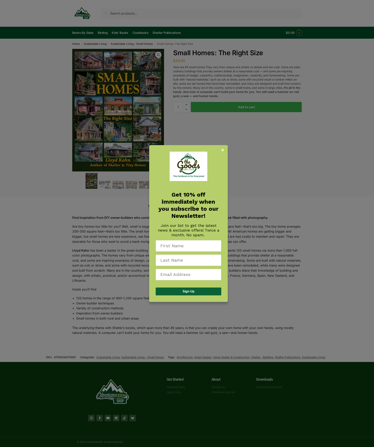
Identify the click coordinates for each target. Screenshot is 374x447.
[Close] (222, 150)
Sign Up (189, 291)
